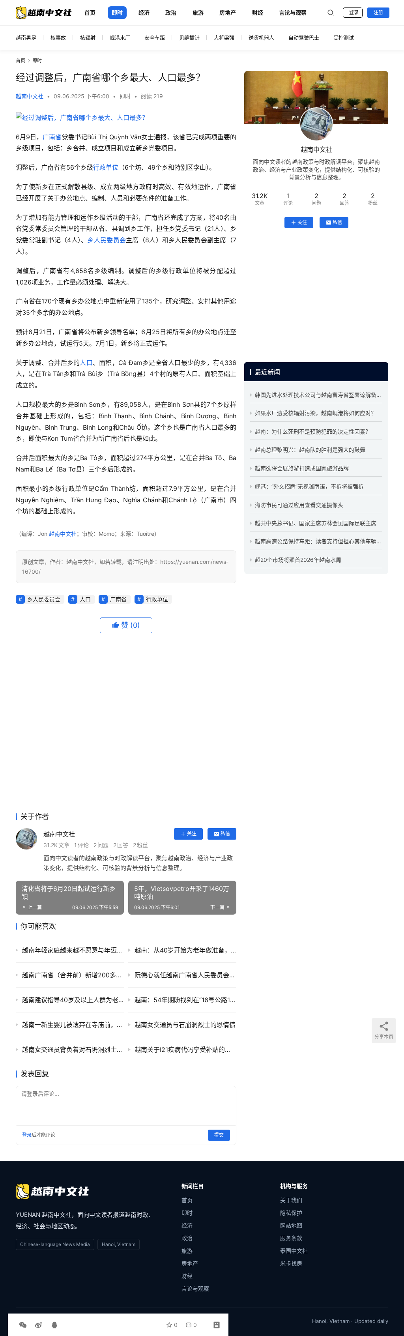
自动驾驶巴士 (303, 37)
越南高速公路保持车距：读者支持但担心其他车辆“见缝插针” (328, 541)
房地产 (227, 12)
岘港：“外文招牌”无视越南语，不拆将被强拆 (309, 486)
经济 (144, 12)
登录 (354, 12)
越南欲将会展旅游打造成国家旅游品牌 (302, 468)
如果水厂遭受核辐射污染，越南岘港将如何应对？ (315, 413)
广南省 (52, 137)
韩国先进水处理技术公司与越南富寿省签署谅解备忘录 (321, 394)
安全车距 (154, 37)
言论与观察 (293, 12)
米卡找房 (291, 1263)
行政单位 (105, 167)
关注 (191, 833)
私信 (225, 833)
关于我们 (291, 1200)
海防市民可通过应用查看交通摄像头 (299, 504)
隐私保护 (291, 1212)
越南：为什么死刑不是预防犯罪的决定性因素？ (313, 431)
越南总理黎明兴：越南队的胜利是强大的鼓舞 (310, 449)
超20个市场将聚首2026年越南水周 (298, 559)
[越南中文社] (52, 1191)
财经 (257, 12)
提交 (219, 1135)
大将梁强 (224, 37)
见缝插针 (189, 37)
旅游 (198, 12)
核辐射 (87, 37)
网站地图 (291, 1225)
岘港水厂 (120, 37)
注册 (378, 12)
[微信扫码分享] (23, 1325)
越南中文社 (29, 96)
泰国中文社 (294, 1250)
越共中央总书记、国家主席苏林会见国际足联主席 (315, 523)
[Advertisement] (126, 711)
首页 (89, 12)
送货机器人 (261, 37)
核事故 (58, 37)
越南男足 (26, 37)
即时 (117, 12)
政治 (170, 12)
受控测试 (343, 37)
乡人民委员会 (106, 240)
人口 (86, 363)
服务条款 (291, 1238)
